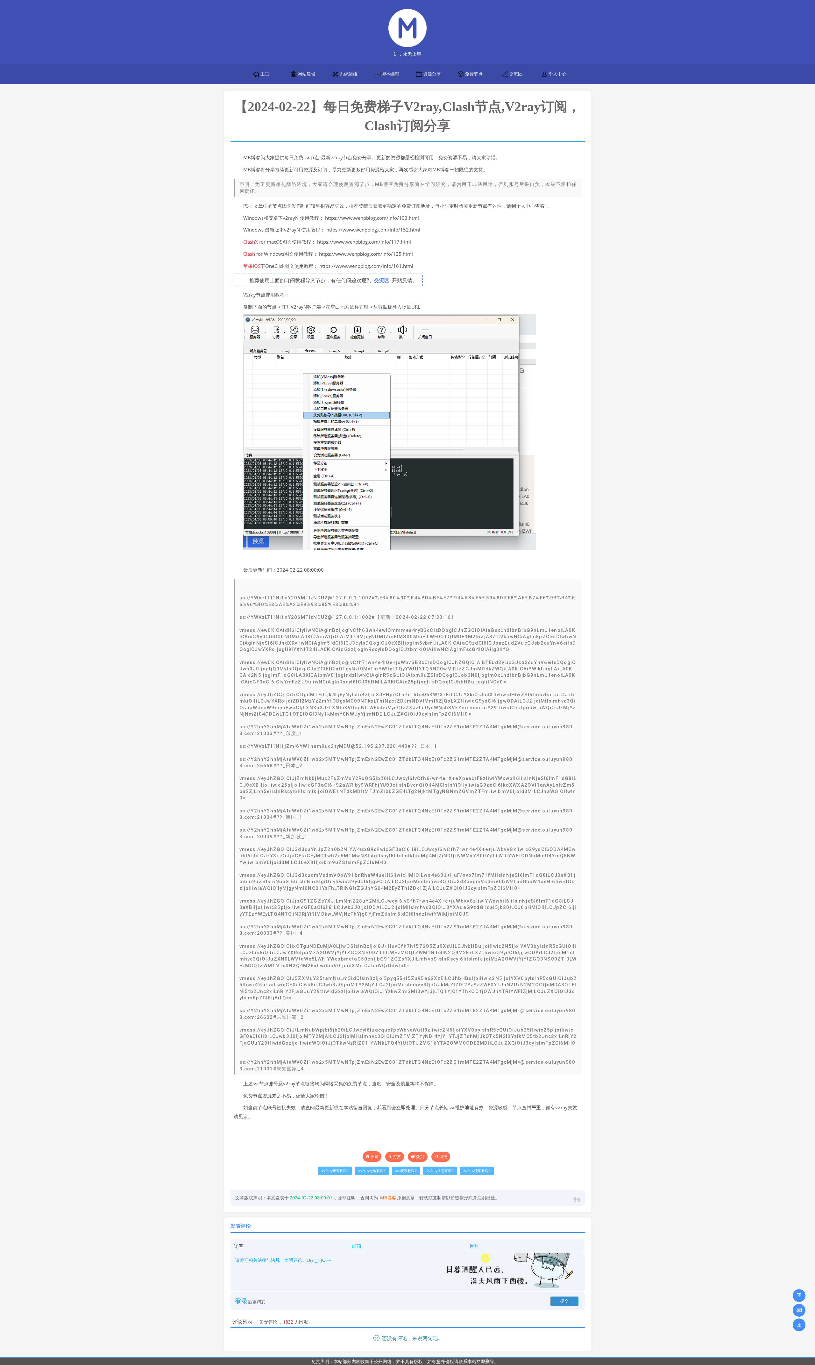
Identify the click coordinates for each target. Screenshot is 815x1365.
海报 (443, 1156)
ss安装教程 (406, 1170)
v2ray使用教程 (476, 1170)
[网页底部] (799, 1325)
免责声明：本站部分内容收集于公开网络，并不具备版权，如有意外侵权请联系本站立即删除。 (405, 1361)
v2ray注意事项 (440, 1170)
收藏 (374, 1156)
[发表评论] (799, 1310)
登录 (241, 1301)
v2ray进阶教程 (371, 1170)
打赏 (397, 1156)
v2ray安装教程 (334, 1170)
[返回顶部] (799, 1295)
